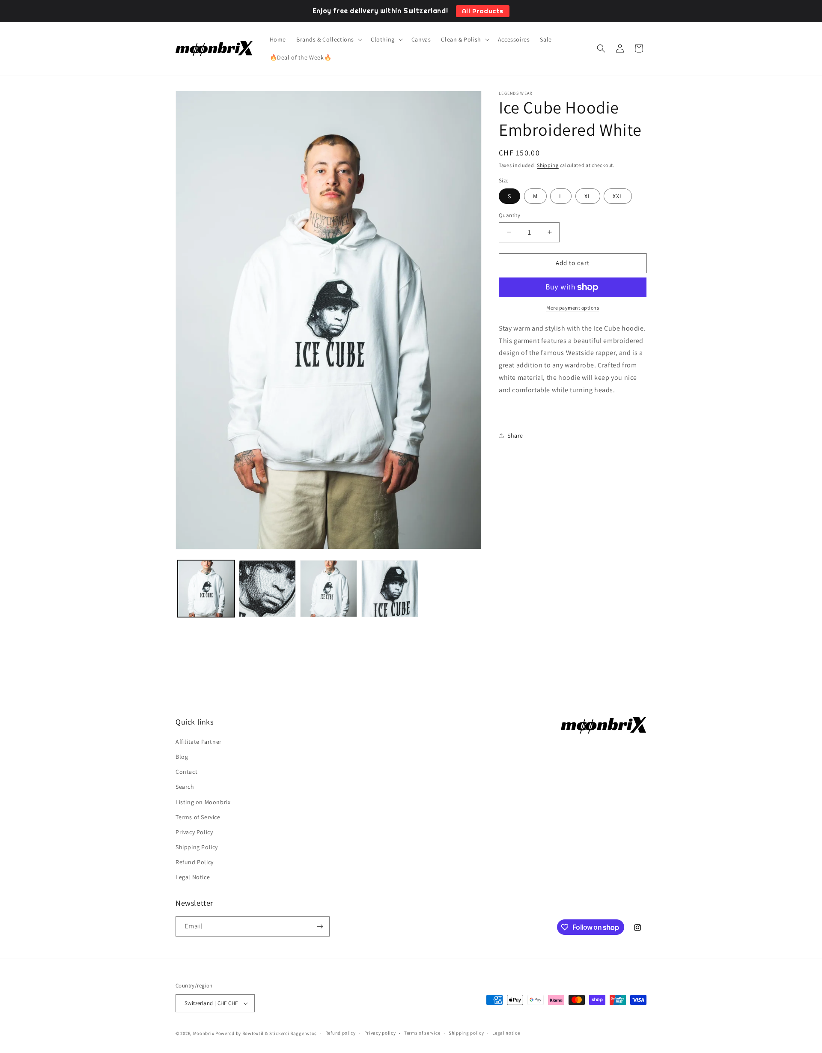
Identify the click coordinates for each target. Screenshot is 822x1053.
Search (185, 786)
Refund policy (340, 1033)
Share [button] (515, 435)
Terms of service (422, 1033)
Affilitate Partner (199, 742)
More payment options (572, 307)
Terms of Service (198, 817)
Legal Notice (193, 877)
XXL (618, 196)
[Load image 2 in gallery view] (267, 588)
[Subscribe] (319, 926)
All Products (482, 11)
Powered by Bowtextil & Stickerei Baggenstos (266, 1033)
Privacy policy (380, 1033)
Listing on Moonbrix (203, 802)
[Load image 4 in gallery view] (389, 588)
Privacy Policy (194, 832)
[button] (328, 39)
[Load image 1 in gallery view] (206, 588)
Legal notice (506, 1033)
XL (587, 196)
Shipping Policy (197, 847)
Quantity (509, 215)
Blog (182, 757)
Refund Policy (195, 862)
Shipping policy (466, 1033)
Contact (186, 772)
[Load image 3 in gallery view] (328, 588)
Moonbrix (203, 1033)
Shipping (548, 165)
